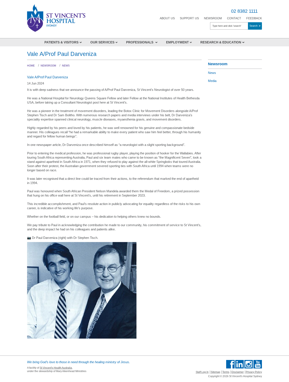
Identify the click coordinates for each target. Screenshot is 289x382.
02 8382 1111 (244, 11)
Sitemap (215, 372)
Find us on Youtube (257, 364)
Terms (225, 372)
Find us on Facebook (230, 364)
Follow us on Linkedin (239, 364)
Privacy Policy (254, 372)
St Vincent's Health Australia (56, 367)
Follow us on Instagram (248, 364)
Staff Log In (202, 372)
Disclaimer (237, 372)
